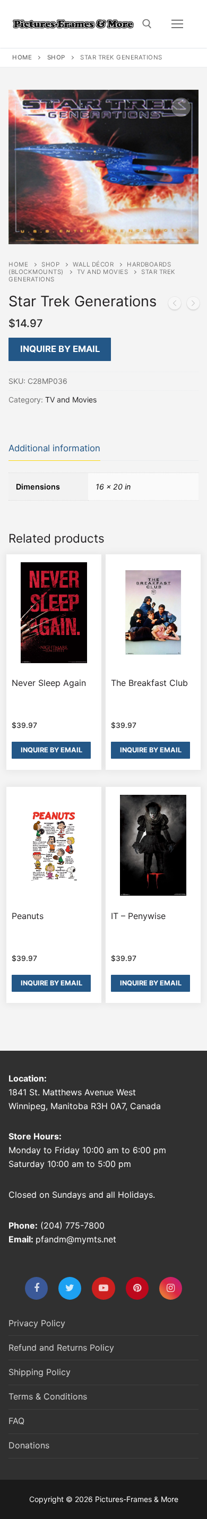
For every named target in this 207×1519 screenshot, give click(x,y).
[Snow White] (174, 305)
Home (22, 57)
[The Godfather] (193, 305)
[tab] (54, 449)
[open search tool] (147, 24)
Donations (28, 1445)
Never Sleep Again (49, 682)
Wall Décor (93, 264)
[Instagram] (170, 1288)
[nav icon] (177, 24)
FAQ (16, 1420)
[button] (181, 107)
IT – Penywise (138, 916)
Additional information (54, 448)
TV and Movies (102, 272)
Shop (56, 57)
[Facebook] (36, 1288)
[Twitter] (69, 1288)
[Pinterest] (137, 1288)
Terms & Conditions (47, 1396)
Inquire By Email (60, 349)
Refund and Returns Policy (61, 1347)
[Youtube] (103, 1288)
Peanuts (28, 916)
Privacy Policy (36, 1323)
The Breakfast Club (149, 682)
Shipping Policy (39, 1372)
